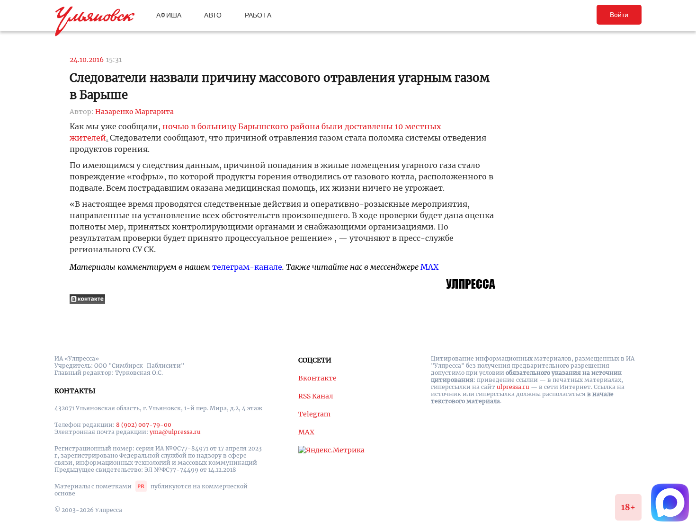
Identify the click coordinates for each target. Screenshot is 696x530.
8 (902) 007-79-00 (143, 424)
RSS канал (315, 396)
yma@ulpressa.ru (175, 431)
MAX (429, 267)
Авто (213, 15)
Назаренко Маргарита (134, 111)
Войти (619, 14)
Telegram (314, 414)
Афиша (168, 15)
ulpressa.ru (513, 386)
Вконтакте (317, 378)
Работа (258, 15)
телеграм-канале (247, 267)
